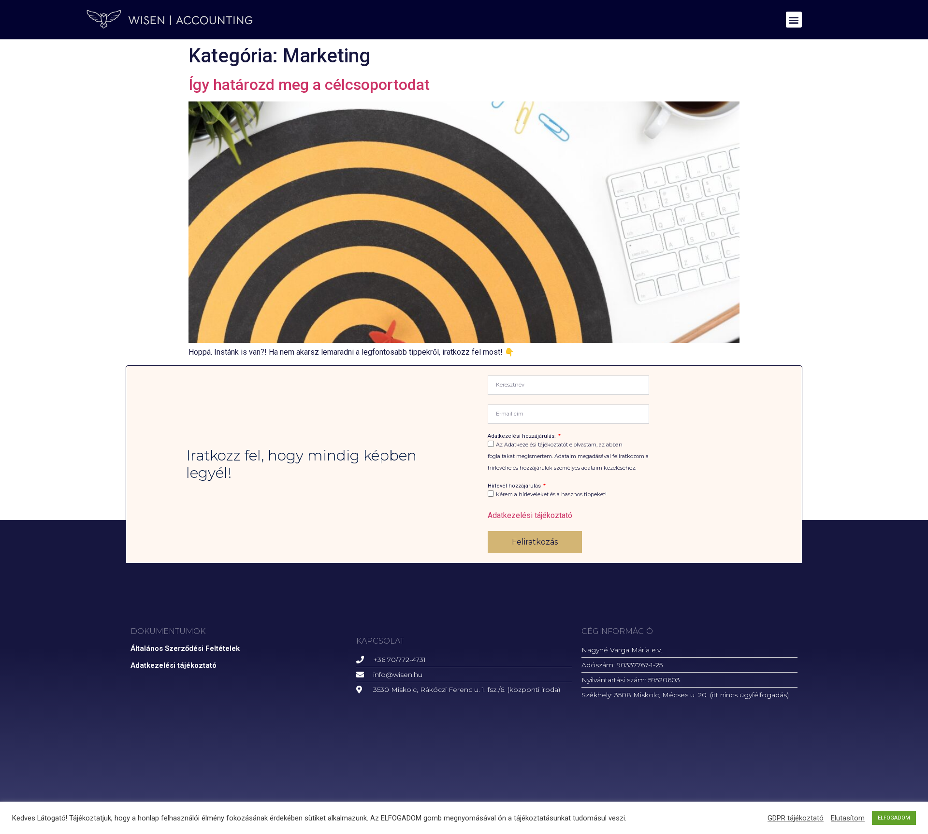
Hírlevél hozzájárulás (515, 486)
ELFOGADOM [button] (894, 818)
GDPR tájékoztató (796, 818)
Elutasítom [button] (848, 818)
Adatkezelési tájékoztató (530, 515)
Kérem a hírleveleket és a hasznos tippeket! (551, 494)
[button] (794, 20)
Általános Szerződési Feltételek (185, 648)
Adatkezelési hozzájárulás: (522, 436)
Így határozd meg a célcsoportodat (309, 84)
